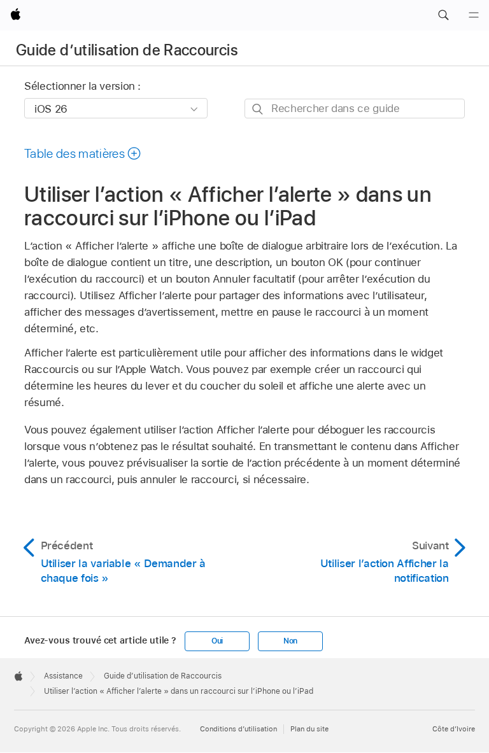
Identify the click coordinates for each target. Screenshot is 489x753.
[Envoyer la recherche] (258, 109)
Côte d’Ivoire (453, 728)
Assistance (63, 676)
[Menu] (473, 15)
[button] (443, 15)
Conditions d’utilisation (238, 728)
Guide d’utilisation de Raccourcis (127, 50)
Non (290, 641)
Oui (217, 641)
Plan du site (309, 728)
